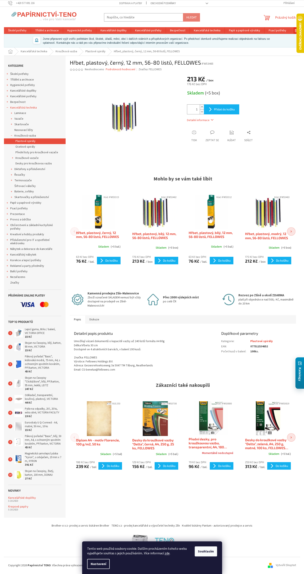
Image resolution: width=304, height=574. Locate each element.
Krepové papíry (18, 506)
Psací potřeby (19, 208)
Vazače (18, 119)
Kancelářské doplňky (23, 91)
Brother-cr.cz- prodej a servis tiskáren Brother (80, 526)
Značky (14, 283)
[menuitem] (17, 30)
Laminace (20, 113)
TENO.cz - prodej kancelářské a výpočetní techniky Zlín (145, 526)
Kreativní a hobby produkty (27, 234)
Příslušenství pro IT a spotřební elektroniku (30, 242)
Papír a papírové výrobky (25, 203)
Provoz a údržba (20, 219)
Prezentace (17, 214)
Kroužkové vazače (27, 158)
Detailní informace (198, 120)
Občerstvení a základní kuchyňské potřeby (31, 227)
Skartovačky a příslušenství (31, 197)
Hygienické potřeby (22, 85)
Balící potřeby (19, 271)
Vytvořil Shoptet (286, 565)
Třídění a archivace (22, 80)
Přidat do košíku (224, 109)
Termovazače (23, 180)
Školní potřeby (19, 74)
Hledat (191, 17)
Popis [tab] (77, 319)
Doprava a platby (130, 3)
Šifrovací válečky (25, 186)
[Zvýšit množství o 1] (202, 107)
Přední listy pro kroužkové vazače (36, 152)
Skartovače (21, 124)
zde (167, 553)
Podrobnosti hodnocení (120, 70)
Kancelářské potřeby (23, 96)
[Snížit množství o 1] (202, 111)
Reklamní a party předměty (27, 266)
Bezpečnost (17, 102)
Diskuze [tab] (94, 319)
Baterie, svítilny (24, 191)
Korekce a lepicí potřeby (25, 260)
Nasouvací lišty (23, 130)
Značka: (150, 69)
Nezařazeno (17, 277)
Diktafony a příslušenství (29, 169)
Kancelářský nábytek (23, 255)
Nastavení (98, 564)
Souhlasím (206, 551)
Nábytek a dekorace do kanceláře (31, 249)
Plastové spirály (25, 141)
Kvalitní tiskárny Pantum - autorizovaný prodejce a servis (217, 526)
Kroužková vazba (25, 136)
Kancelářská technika (23, 108)
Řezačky (19, 175)
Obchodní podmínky (163, 3)
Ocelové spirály (25, 147)
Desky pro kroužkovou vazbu (33, 163)
